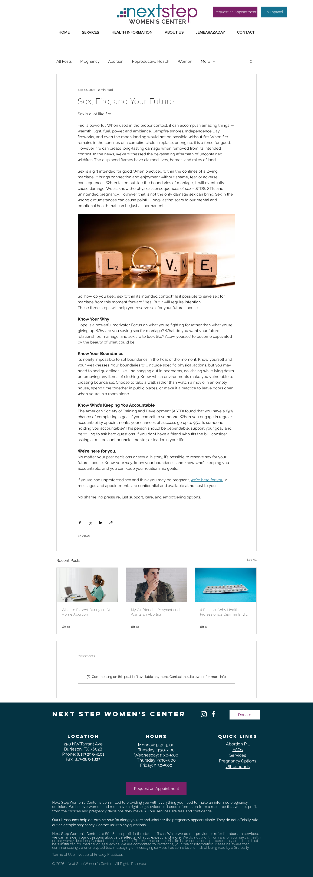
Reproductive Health (150, 61)
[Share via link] (111, 523)
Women (185, 61)
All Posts (64, 61)
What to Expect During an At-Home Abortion (87, 611)
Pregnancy (90, 61)
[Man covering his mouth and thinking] (156, 585)
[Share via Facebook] (80, 523)
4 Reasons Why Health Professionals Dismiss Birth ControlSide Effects (223, 611)
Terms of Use (63, 854)
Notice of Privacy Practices (100, 854)
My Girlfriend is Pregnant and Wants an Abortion (155, 611)
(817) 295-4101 (90, 754)
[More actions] (232, 89)
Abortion (115, 61)
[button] (132, 32)
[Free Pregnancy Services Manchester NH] (204, 714)
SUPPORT (75, 6)
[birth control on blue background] (225, 585)
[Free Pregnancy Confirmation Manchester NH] (213, 714)
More (205, 61)
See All (252, 559)
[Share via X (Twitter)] (90, 523)
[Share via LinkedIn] (101, 523)
